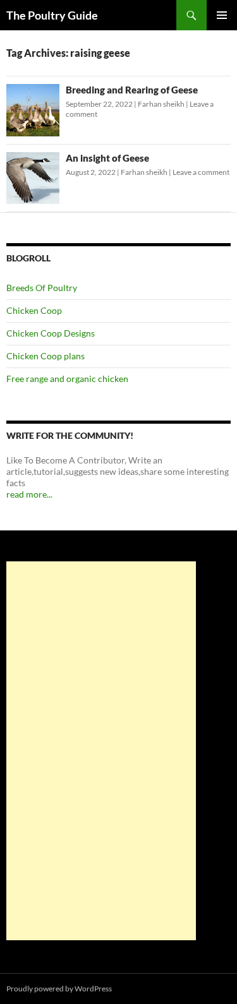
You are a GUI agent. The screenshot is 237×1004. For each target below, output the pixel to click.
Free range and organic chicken (67, 378)
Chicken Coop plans (45, 355)
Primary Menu (222, 15)
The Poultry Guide (52, 15)
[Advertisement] (101, 750)
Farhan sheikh (161, 104)
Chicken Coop (34, 310)
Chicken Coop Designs (50, 333)
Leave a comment (201, 172)
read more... (29, 494)
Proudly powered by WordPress (59, 988)
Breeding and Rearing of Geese (132, 89)
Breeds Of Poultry (41, 287)
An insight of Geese (107, 158)
